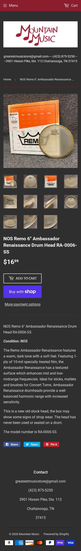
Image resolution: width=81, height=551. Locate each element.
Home (7, 79)
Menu (13, 5)
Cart (74, 5)
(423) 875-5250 (40, 490)
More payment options (22, 304)
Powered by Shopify (56, 534)
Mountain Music (29, 534)
